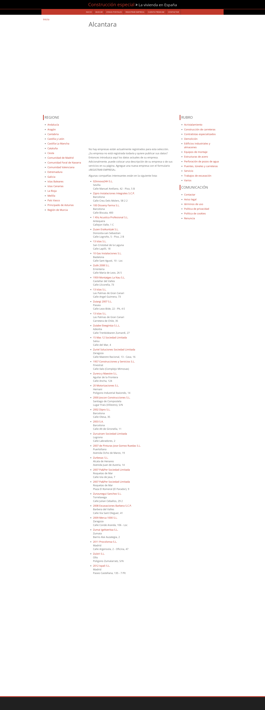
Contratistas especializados (200, 134)
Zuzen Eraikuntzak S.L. (106, 229)
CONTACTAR (173, 12)
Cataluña (52, 148)
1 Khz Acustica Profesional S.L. (110, 217)
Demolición (191, 138)
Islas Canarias (55, 186)
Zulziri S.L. (99, 553)
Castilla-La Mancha (58, 143)
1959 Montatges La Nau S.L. (109, 277)
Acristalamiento (193, 124)
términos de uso (193, 204)
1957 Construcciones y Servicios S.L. (114, 361)
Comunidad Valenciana (60, 167)
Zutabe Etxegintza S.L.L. (106, 325)
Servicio (188, 170)
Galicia (51, 176)
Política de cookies (195, 213)
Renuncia (189, 218)
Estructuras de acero (196, 156)
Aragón (51, 129)
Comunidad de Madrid (60, 157)
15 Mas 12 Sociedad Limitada (110, 337)
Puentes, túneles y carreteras (201, 166)
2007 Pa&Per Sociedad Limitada (111, 469)
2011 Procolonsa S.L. (105, 541)
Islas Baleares (55, 181)
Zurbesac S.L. (100, 457)
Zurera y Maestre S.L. (105, 373)
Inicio (46, 19)
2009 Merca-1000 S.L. (105, 517)
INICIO (89, 12)
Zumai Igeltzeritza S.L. (105, 529)
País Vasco (53, 200)
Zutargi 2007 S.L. (102, 301)
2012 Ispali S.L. (101, 565)
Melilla (51, 195)
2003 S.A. (98, 421)
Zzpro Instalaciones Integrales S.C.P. (114, 193)
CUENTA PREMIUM (156, 12)
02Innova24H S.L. (103, 181)
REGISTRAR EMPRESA (135, 12)
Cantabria (53, 134)
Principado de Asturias (60, 205)
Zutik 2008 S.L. (101, 265)
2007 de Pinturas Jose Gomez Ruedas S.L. (117, 445)
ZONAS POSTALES (114, 12)
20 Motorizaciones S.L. (106, 385)
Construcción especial (111, 4)
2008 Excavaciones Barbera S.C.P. (112, 505)
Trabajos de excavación (197, 175)
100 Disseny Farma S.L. (106, 205)
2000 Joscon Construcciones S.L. (111, 397)
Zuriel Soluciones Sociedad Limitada (114, 349)
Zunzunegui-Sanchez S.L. (107, 493)
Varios (187, 180)
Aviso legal (190, 199)
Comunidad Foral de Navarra (64, 162)
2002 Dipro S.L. (101, 409)
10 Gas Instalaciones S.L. (107, 253)
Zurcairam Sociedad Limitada (110, 433)
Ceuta (50, 153)
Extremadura (54, 172)
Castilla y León (55, 138)
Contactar (189, 194)
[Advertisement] (64, 66)
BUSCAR (99, 12)
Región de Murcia (57, 210)
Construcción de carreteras (199, 129)
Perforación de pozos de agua (201, 161)
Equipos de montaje (195, 152)
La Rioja (52, 190)
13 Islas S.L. (99, 241)
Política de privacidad (196, 208)
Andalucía (53, 124)
